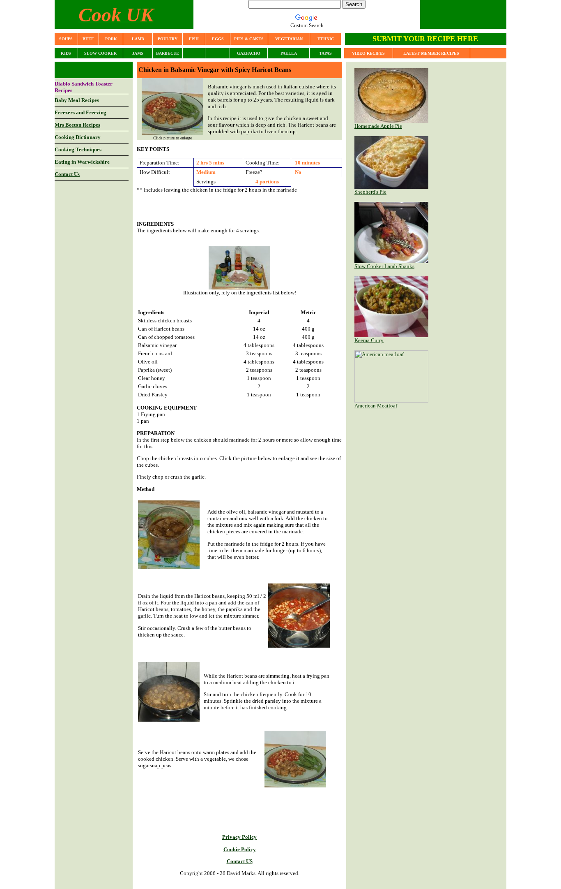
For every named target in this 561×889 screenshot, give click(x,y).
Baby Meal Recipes (77, 100)
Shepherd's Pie (370, 192)
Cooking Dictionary (78, 137)
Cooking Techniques (78, 149)
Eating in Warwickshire (82, 162)
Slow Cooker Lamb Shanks (384, 266)
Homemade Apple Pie (378, 126)
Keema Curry (369, 340)
